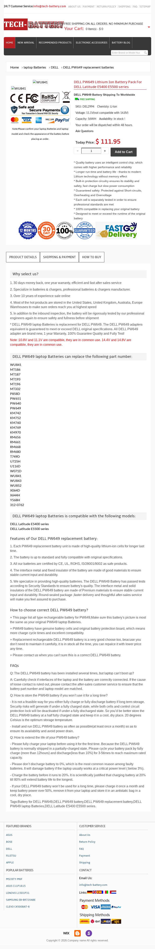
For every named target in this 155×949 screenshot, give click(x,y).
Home (9, 42)
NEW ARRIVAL (26, 42)
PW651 (15, 398)
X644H (15, 495)
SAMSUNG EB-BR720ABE (21, 899)
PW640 (15, 403)
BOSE (9, 841)
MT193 (15, 379)
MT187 (15, 374)
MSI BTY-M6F (14, 879)
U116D (15, 466)
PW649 (15, 408)
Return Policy (87, 841)
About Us (84, 835)
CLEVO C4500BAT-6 (18, 906)
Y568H (15, 500)
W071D (15, 471)
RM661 (15, 442)
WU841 (15, 364)
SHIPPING (124, 6)
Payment (84, 855)
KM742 (15, 413)
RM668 (15, 447)
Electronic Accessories (91, 42)
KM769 (15, 427)
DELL (54, 67)
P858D (15, 393)
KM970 (15, 432)
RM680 (15, 451)
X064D (15, 490)
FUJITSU (11, 855)
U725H (15, 461)
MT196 (15, 384)
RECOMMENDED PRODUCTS (55, 42)
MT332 (15, 389)
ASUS (9, 835)
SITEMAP (145, 6)
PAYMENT (89, 6)
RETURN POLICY (106, 6)
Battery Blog (121, 42)
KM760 (15, 422)
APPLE (10, 862)
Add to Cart (123, 152)
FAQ (135, 6)
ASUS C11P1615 (16, 886)
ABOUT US (74, 6)
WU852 (15, 485)
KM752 (15, 418)
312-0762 (17, 505)
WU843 (15, 480)
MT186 (15, 369)
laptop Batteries (35, 67)
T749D (15, 456)
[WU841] (18, 88)
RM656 (15, 437)
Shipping (84, 862)
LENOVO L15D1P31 (17, 893)
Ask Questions (84, 131)
